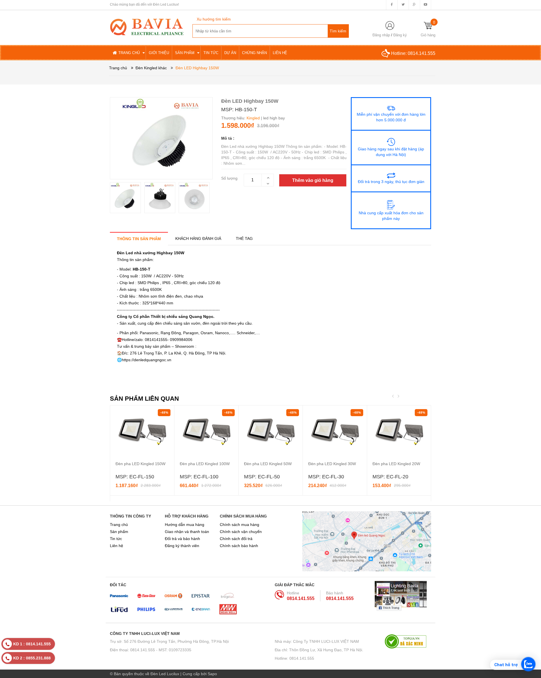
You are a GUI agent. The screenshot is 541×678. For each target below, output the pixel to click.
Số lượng (229, 178)
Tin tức (116, 538)
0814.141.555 (421, 53)
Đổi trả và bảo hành (182, 538)
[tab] (139, 238)
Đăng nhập (381, 35)
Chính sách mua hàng (239, 524)
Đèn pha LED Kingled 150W (140, 463)
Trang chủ (119, 524)
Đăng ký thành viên (182, 545)
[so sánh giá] (408, 641)
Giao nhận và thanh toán (187, 531)
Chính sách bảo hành (239, 545)
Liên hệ (116, 545)
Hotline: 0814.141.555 (294, 658)
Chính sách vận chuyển (241, 531)
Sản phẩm (119, 531)
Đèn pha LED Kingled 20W (396, 463)
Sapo (212, 674)
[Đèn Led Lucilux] (146, 26)
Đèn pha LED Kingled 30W (332, 463)
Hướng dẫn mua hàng (184, 524)
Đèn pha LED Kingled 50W (268, 463)
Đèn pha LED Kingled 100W (205, 463)
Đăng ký (400, 35)
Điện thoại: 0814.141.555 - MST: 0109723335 (150, 650)
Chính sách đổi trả (236, 538)
